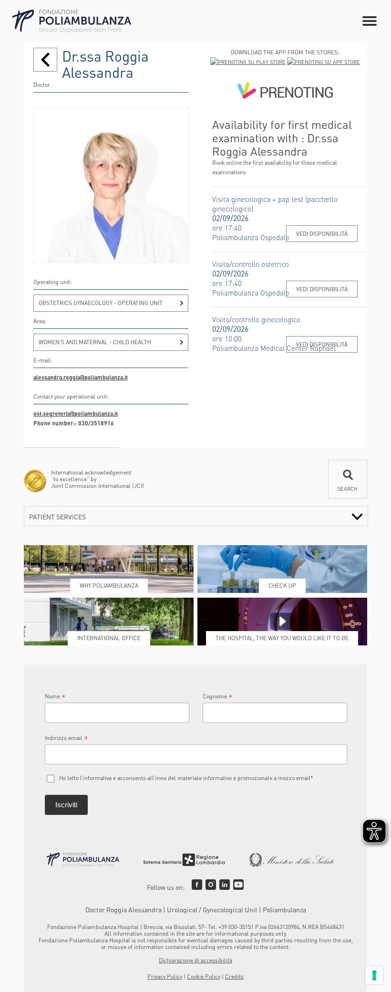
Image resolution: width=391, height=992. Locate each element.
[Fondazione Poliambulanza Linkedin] (224, 884)
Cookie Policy (203, 976)
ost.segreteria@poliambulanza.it (75, 413)
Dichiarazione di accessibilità (195, 960)
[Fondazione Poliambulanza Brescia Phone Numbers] (71, 21)
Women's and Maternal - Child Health (95, 342)
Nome (55, 696)
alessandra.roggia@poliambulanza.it (80, 377)
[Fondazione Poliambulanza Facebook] (197, 884)
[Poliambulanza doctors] (45, 60)
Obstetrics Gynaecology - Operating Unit (101, 302)
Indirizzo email (66, 738)
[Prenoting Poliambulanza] (285, 92)
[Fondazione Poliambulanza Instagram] (211, 884)
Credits (234, 976)
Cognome (218, 696)
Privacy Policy (164, 976)
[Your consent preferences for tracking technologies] (374, 975)
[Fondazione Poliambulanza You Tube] (238, 884)
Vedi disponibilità (322, 233)
